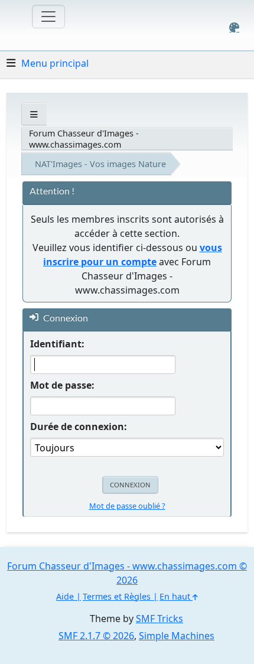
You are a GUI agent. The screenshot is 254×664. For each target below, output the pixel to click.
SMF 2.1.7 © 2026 (96, 635)
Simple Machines (176, 635)
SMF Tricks (159, 618)
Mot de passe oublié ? (127, 505)
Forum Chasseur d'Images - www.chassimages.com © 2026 (127, 573)
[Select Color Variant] (234, 27)
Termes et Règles (117, 596)
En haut (176, 596)
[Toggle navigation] (48, 16)
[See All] (34, 114)
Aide (65, 596)
